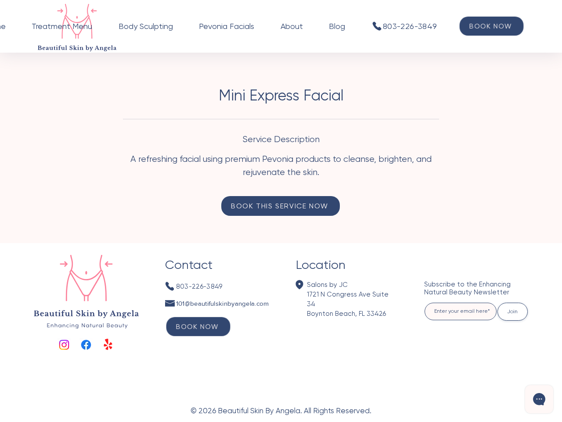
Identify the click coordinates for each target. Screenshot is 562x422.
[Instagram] (64, 344)
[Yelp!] (108, 344)
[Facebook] (86, 344)
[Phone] (376, 26)
